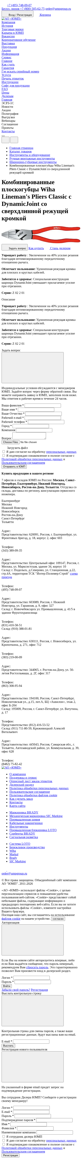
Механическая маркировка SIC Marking (36, 816)
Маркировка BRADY (23, 812)
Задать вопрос (17, 248)
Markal (13, 854)
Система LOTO (19, 843)
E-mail (7, 1041)
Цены (5, 92)
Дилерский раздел (21, 784)
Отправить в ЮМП (14, 466)
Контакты (8, 131)
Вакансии (8, 36)
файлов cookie (11, 918)
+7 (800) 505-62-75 (23, 8)
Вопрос (7, 438)
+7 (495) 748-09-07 (19, 5)
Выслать (8, 1045)
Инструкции (10, 82)
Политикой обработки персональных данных (32, 459)
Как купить (36, 248)
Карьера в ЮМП (13, 32)
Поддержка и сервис (23, 777)
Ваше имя (9, 409)
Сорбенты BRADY (22, 833)
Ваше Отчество (13, 413)
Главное (7, 61)
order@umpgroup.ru (58, 8)
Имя (6, 1124)
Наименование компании (19, 1132)
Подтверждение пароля (18, 1120)
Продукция (9, 46)
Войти (6, 986)
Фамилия (9, 1128)
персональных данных (61, 451)
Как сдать (8, 64)
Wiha (12, 850)
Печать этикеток (13, 78)
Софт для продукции (16, 85)
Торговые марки (13, 29)
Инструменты (18, 826)
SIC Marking (17, 861)
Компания (8, 22)
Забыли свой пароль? (16, 989)
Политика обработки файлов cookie (33, 795)
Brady (13, 857)
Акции (6, 50)
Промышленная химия (24, 819)
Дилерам (7, 96)
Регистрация (39, 989)
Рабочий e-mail (13, 417)
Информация (10, 54)
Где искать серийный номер (20, 71)
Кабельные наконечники (26, 823)
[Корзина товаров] (21, 141)
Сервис (6, 57)
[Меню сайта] (14, 140)
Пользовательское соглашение (29, 791)
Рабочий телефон (14, 421)
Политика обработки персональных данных (39, 788)
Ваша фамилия (13, 405)
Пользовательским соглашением (23, 462)
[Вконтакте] (9, 870)
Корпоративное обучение (19, 39)
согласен (58, 918)
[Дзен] (4, 870)
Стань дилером (59, 248)
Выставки (8, 43)
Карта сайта (17, 805)
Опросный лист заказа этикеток (30, 781)
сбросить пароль (37, 967)
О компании (17, 774)
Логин (7, 977)
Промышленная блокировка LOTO (33, 830)
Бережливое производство (27, 847)
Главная (7, 99)
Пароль (8, 981)
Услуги (6, 75)
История (7, 25)
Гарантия (8, 68)
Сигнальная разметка (23, 837)
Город (7, 426)
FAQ (5, 89)
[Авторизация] (5, 140)
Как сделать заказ (21, 798)
